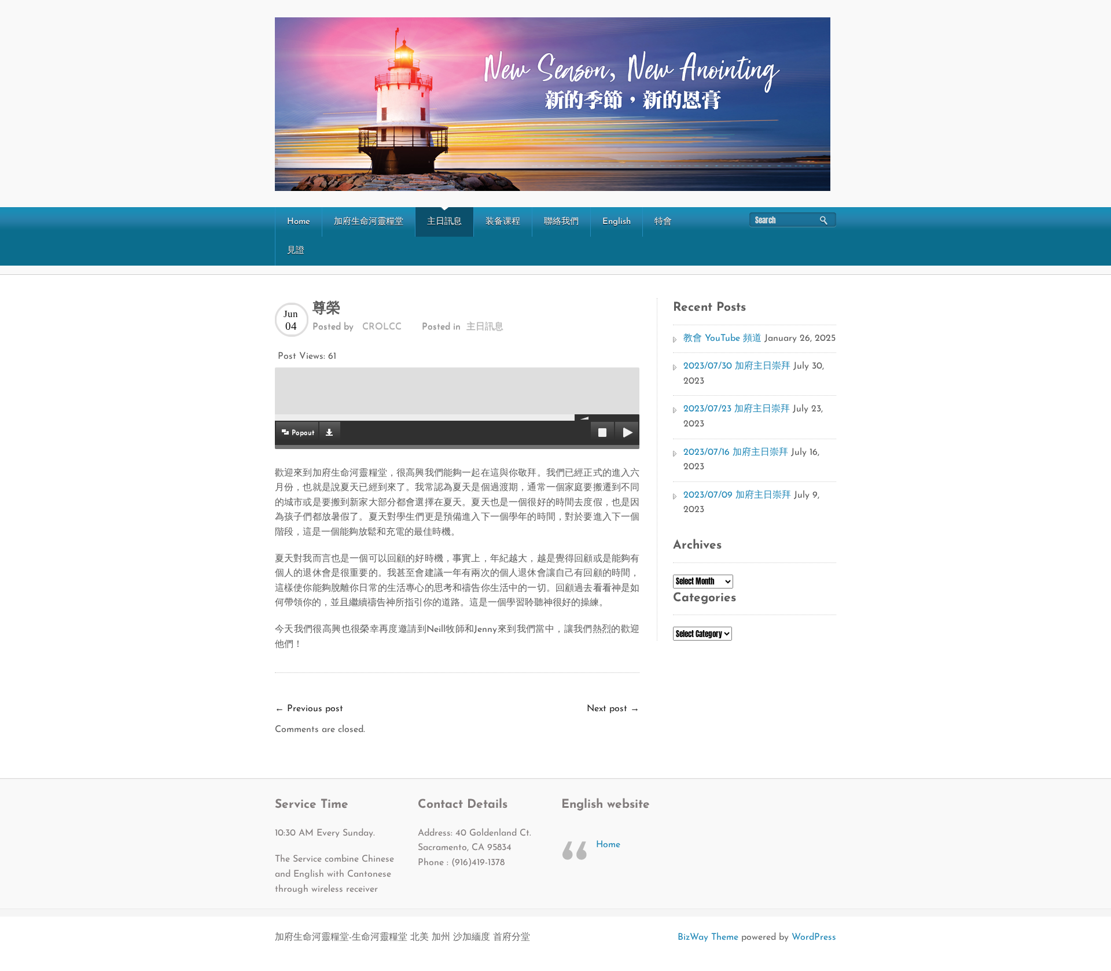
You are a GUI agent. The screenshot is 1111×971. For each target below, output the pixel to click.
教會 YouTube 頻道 (722, 338)
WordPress (814, 937)
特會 (663, 222)
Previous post (309, 708)
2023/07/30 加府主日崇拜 (736, 366)
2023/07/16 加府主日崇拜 (735, 452)
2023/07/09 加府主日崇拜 (737, 495)
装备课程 (502, 222)
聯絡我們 (561, 222)
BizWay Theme (708, 937)
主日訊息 (444, 222)
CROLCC (382, 327)
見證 (295, 251)
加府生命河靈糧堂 (368, 222)
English (616, 222)
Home (298, 222)
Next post (613, 708)
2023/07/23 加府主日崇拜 (736, 409)
